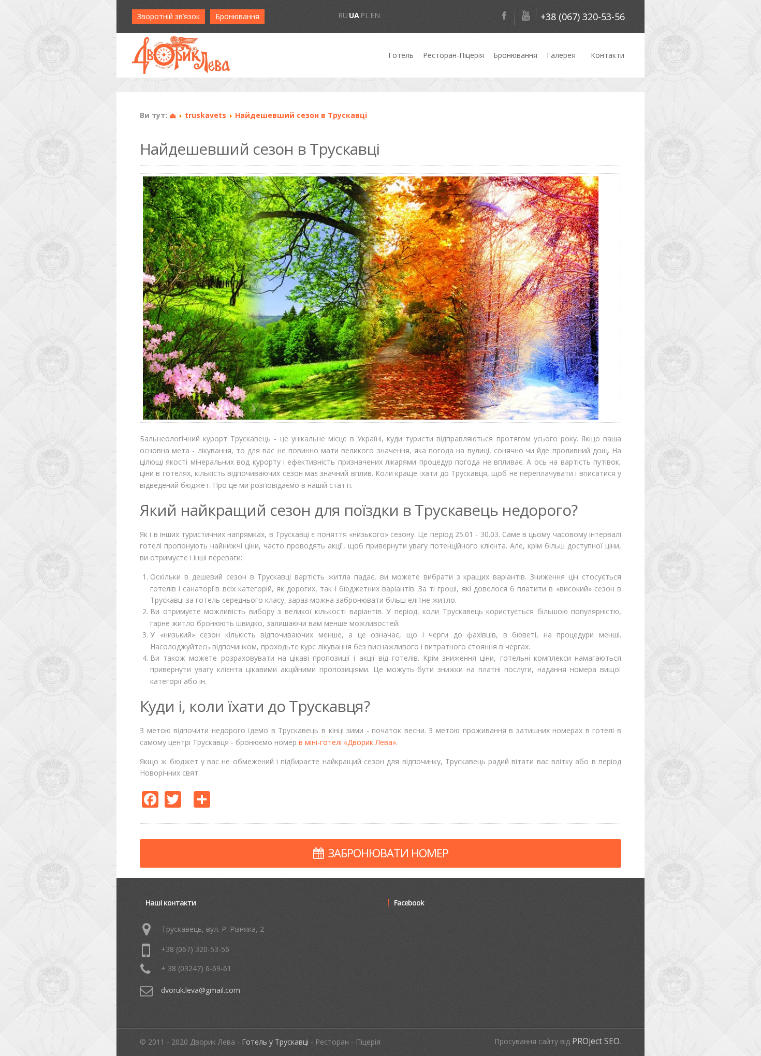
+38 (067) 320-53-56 (582, 16)
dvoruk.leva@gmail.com (200, 990)
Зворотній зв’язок (168, 16)
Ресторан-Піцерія (453, 55)
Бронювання (237, 16)
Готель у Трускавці (275, 1042)
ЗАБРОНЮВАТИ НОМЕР (388, 852)
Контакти (607, 55)
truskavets (205, 115)
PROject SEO (596, 1041)
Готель (401, 55)
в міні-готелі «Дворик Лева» (347, 742)
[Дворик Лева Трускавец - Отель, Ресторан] (181, 55)
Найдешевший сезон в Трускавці (301, 115)
